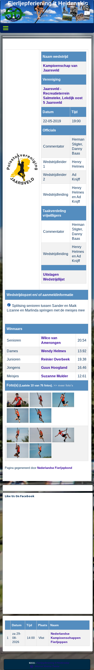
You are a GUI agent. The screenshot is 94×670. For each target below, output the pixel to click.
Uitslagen (51, 274)
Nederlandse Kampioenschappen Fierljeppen (66, 638)
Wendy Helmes (53, 351)
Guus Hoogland (54, 367)
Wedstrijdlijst (53, 279)
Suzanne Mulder (54, 376)
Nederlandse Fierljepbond (54, 467)
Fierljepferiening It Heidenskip (48, 3)
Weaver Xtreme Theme (47, 666)
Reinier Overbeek (55, 359)
